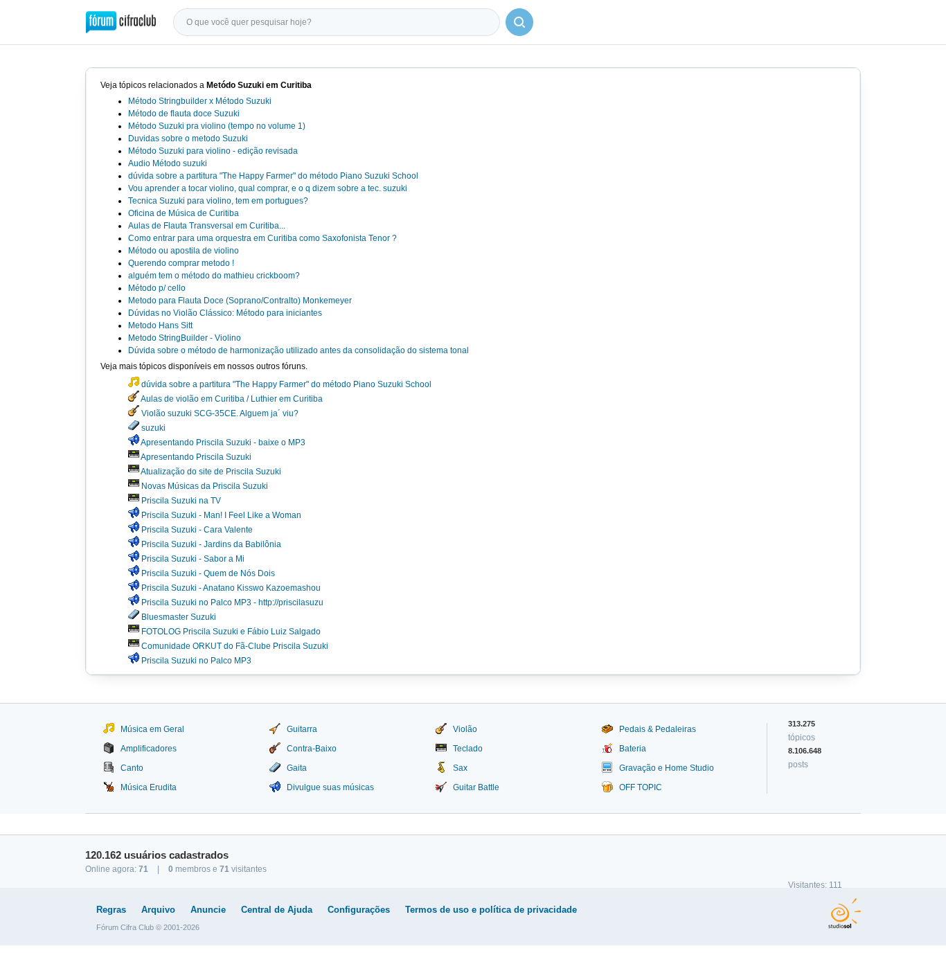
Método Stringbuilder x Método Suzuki (199, 101)
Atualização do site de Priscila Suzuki (210, 471)
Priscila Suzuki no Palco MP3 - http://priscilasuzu (231, 602)
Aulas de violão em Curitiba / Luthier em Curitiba (231, 399)
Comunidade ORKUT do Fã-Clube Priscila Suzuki (233, 646)
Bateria (632, 748)
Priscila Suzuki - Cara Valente (196, 530)
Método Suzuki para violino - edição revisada (213, 151)
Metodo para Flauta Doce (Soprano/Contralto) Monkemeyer (240, 300)
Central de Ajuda (276, 909)
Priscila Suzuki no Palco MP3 (195, 661)
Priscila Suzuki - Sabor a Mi (191, 559)
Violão (465, 729)
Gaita (297, 768)
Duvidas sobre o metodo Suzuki (188, 138)
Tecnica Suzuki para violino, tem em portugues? (218, 201)
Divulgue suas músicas (330, 787)
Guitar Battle (476, 787)
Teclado (468, 748)
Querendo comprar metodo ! (181, 263)
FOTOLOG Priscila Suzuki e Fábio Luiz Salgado (230, 631)
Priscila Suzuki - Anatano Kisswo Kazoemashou (230, 588)
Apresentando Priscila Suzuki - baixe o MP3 (222, 442)
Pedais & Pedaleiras (657, 729)
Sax (460, 768)
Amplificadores (149, 748)
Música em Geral (152, 729)
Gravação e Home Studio (666, 768)
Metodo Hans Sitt (160, 325)
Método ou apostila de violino (183, 251)
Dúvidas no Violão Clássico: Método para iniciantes (225, 313)
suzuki (152, 428)
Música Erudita (149, 787)
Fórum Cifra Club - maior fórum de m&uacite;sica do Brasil (121, 22)
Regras (111, 909)
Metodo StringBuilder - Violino (184, 338)
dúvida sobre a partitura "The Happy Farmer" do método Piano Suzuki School (273, 176)
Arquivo (158, 909)
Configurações (359, 909)
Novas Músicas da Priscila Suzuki (203, 486)
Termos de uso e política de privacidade (491, 909)
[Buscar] (519, 22)
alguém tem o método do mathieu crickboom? (214, 275)
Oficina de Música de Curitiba (183, 213)
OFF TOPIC (640, 787)
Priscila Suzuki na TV (180, 501)
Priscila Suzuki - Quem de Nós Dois (207, 573)
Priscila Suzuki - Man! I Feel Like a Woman (220, 515)
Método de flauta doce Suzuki (184, 113)
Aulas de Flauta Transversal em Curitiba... (206, 226)
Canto (132, 768)
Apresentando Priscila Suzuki (195, 457)
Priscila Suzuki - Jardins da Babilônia (210, 544)
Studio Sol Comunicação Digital (844, 913)
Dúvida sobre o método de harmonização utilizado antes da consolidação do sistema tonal (298, 350)
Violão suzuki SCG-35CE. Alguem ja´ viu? (218, 413)
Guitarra (302, 729)
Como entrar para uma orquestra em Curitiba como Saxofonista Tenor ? (262, 238)
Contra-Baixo (312, 748)
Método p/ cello (157, 288)
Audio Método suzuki (167, 163)
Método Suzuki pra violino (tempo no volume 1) (216, 126)
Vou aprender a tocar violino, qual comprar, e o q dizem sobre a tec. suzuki (267, 188)
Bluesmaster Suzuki (177, 617)
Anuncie (208, 909)
